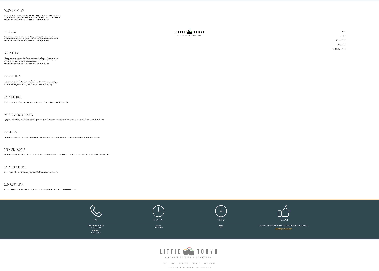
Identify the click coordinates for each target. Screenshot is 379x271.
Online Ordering (27, 51)
